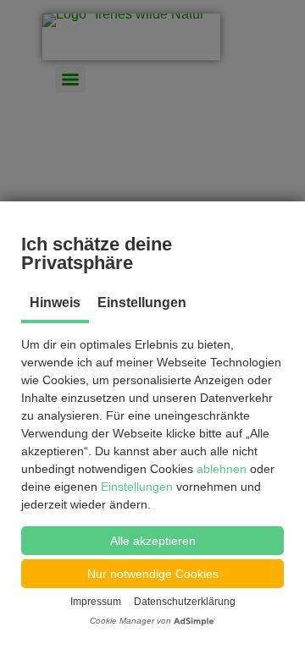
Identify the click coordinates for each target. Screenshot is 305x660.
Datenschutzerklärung (185, 602)
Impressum (95, 602)
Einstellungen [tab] (141, 302)
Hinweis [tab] (55, 302)
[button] (152, 540)
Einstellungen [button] (137, 486)
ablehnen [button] (223, 469)
